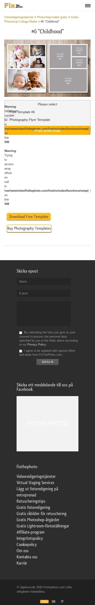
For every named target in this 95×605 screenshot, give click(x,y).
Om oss (22, 551)
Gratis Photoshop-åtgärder (38, 520)
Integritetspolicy (30, 538)
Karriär (22, 563)
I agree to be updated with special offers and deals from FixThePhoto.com (47, 352)
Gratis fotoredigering (33, 507)
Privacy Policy (36, 344)
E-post (23, 293)
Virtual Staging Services (35, 483)
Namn (23, 281)
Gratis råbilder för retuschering (41, 513)
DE (54, 601)
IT (62, 601)
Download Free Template (28, 217)
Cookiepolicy (27, 544)
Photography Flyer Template (30, 120)
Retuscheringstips (31, 501)
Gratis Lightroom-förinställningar (43, 526)
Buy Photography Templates (29, 228)
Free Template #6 (22, 112)
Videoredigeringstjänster (36, 476)
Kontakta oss (27, 557)
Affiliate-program (30, 532)
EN (44, 601)
